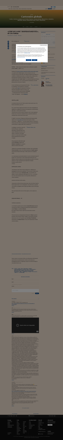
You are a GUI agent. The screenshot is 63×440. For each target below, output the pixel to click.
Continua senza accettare (43, 45)
